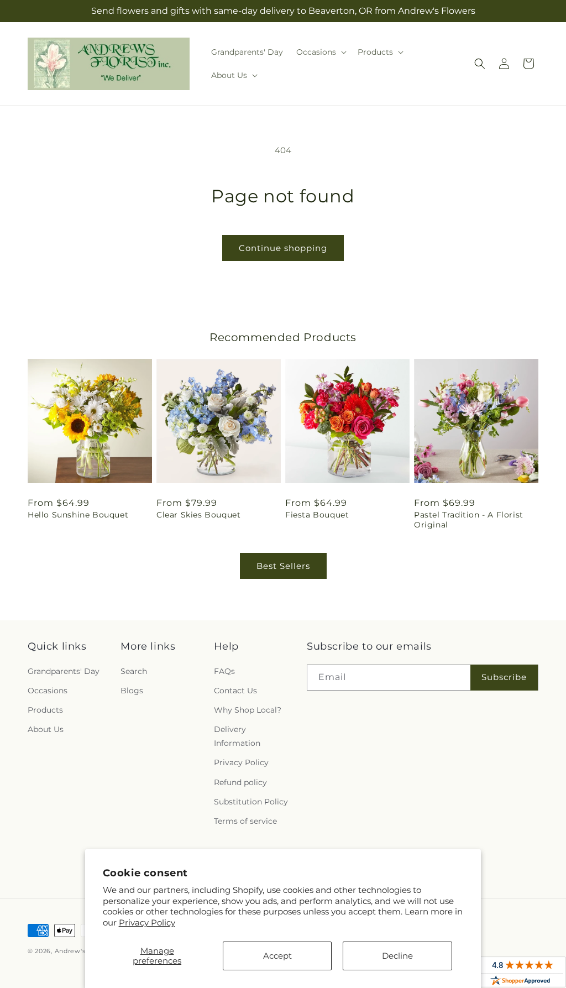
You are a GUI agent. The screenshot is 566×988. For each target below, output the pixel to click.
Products (45, 710)
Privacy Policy (147, 922)
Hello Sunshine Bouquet (78, 515)
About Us (46, 729)
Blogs (131, 691)
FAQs (224, 671)
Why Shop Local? (247, 710)
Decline (397, 955)
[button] (320, 52)
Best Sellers (283, 566)
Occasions (47, 691)
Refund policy (240, 782)
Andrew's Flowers (84, 951)
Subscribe (504, 677)
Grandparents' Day (63, 671)
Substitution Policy (251, 802)
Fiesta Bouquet (317, 515)
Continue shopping (283, 248)
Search (133, 671)
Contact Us (235, 691)
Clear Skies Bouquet (198, 515)
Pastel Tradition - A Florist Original (468, 520)
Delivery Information (237, 736)
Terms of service (245, 821)
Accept (277, 955)
